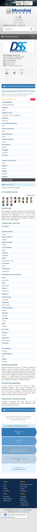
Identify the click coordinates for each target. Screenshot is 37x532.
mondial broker (10, 37)
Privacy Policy (24, 503)
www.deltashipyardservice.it (14, 65)
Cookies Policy (24, 505)
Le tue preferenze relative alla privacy (16, 514)
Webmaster (23, 501)
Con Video (6, 491)
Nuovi (5, 487)
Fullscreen (30, 195)
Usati (4, 484)
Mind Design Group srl (22, 512)
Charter (5, 489)
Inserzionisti (23, 487)
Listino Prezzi (7, 501)
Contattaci (23, 496)
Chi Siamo (6, 496)
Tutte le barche (18, 432)
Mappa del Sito (7, 498)
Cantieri (22, 489)
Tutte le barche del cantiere (19, 459)
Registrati (23, 498)
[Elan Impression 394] (3, 198)
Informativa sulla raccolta (8, 517)
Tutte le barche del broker (18, 450)
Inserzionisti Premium (26, 484)
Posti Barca (23, 491)
